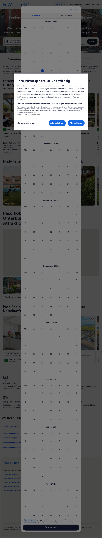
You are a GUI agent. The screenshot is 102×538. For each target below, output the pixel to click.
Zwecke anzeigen (26, 123)
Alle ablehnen (57, 123)
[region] (51, 101)
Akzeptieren (76, 123)
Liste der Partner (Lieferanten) (29, 114)
